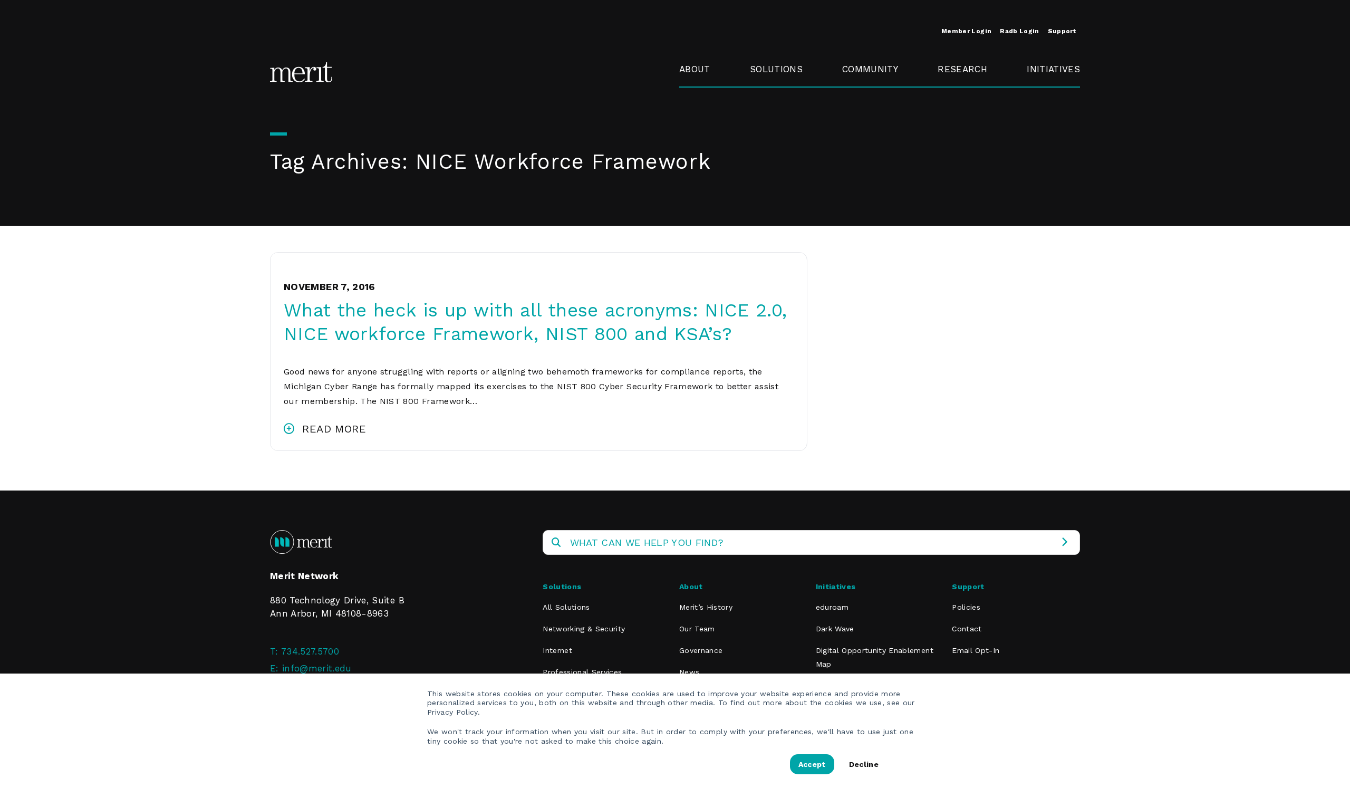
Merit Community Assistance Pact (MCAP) (881, 232)
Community (870, 69)
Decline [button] (864, 764)
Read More (334, 428)
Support (1062, 31)
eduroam (1047, 93)
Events (857, 93)
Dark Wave (835, 628)
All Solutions (566, 607)
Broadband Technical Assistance (1052, 131)
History (694, 93)
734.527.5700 (310, 651)
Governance (705, 117)
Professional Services (582, 672)
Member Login (966, 31)
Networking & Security (780, 100)
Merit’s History (705, 607)
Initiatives (1053, 69)
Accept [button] (812, 764)
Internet (557, 650)
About (694, 69)
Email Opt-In (975, 650)
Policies (966, 607)
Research (962, 69)
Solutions (776, 69)
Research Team (958, 100)
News (689, 672)
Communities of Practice (878, 124)
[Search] (1064, 542)
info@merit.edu (317, 668)
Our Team (697, 628)
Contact (966, 628)
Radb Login (1019, 31)
